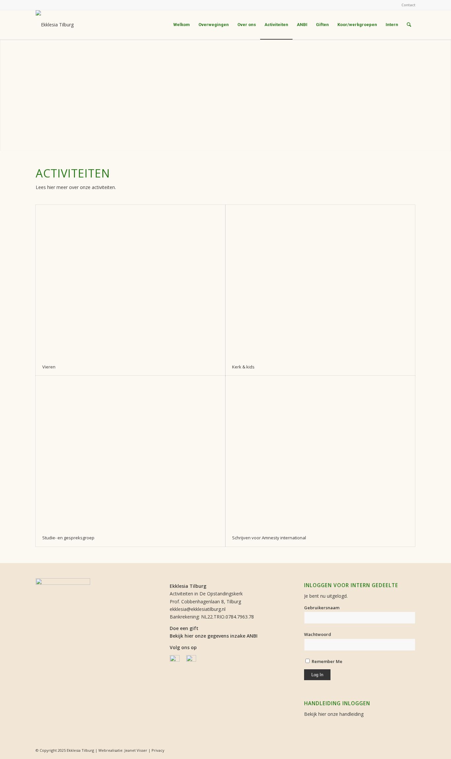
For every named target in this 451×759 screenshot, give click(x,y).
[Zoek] (408, 24)
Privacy (158, 750)
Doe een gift (184, 628)
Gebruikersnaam (321, 608)
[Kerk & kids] (320, 281)
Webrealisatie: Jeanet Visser (122, 750)
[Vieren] (130, 281)
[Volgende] (445, 95)
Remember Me (326, 661)
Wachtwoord (317, 634)
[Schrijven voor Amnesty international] (320, 452)
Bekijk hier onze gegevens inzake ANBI (214, 636)
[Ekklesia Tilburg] (55, 24)
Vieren (48, 367)
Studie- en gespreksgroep (68, 538)
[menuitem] (406, 5)
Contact (408, 4)
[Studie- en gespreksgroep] (130, 452)
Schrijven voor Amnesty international (269, 538)
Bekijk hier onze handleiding (334, 714)
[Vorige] (6, 95)
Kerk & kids (243, 367)
